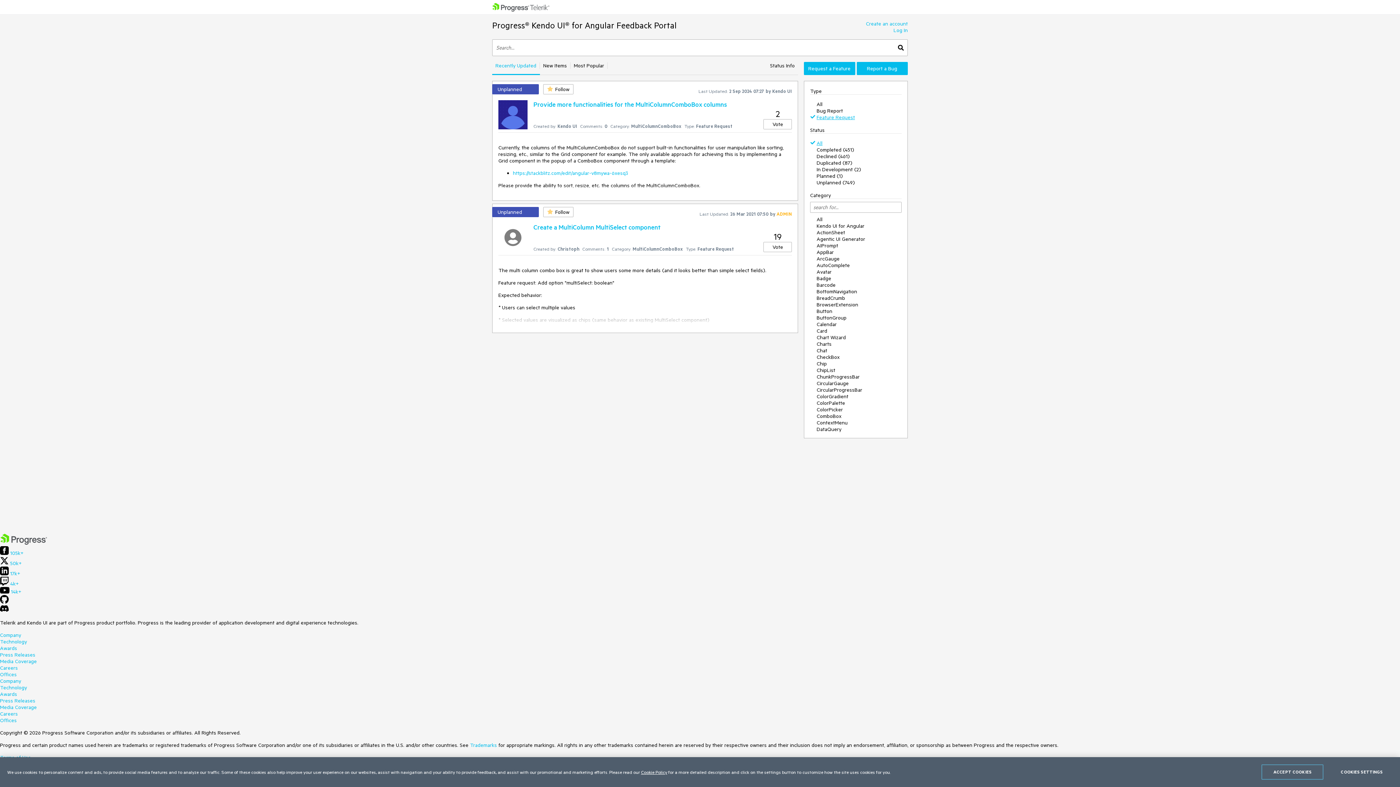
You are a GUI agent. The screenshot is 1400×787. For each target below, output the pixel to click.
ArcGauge (828, 258)
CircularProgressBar (839, 390)
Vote (778, 124)
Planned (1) (830, 176)
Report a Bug (882, 68)
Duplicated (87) (834, 163)
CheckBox (828, 357)
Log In (901, 30)
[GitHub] (4, 602)
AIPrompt (827, 245)
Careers (9, 668)
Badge (824, 278)
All (819, 104)
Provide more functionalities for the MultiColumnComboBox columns (630, 104)
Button (824, 311)
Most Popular (589, 65)
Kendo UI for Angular (840, 226)
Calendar (827, 324)
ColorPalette (831, 403)
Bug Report (830, 110)
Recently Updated (515, 65)
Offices (8, 674)
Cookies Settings (1361, 772)
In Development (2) (839, 169)
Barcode (826, 285)
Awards (8, 648)
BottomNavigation (837, 291)
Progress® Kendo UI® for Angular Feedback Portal (584, 25)
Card (822, 331)
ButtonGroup (832, 317)
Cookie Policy (654, 772)
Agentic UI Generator (841, 239)
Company (10, 635)
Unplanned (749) (836, 182)
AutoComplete (833, 265)
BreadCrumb (831, 298)
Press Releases (17, 654)
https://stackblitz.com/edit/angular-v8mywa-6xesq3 (570, 173)
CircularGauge (833, 383)
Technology (13, 641)
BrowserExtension (837, 304)
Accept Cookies (1292, 772)
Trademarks (483, 745)
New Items (555, 65)
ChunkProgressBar (838, 376)
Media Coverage (18, 661)
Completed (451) (835, 149)
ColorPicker (830, 409)
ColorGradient (832, 396)
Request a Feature (829, 68)
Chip (822, 363)
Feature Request (836, 117)
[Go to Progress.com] (23, 543)
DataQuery (829, 429)
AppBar (825, 252)
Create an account (887, 23)
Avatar (824, 272)
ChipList (826, 370)
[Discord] (4, 610)
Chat (822, 350)
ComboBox (829, 416)
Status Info (782, 65)
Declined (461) (833, 156)
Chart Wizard (831, 337)
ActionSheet (831, 232)
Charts (824, 344)
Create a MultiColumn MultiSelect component (597, 227)
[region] (700, 772)
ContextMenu (832, 422)
